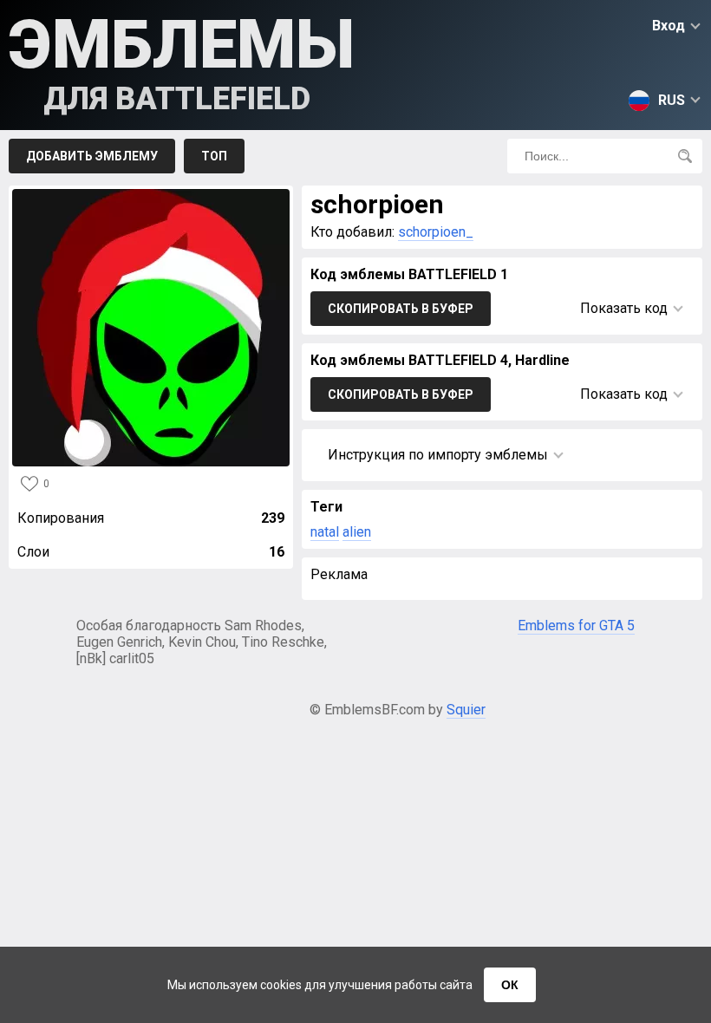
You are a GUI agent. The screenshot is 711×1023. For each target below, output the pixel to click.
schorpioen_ (435, 232)
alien (356, 532)
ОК (510, 985)
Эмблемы (182, 61)
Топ (214, 156)
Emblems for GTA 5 (576, 625)
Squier (466, 709)
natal (324, 532)
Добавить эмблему (92, 156)
